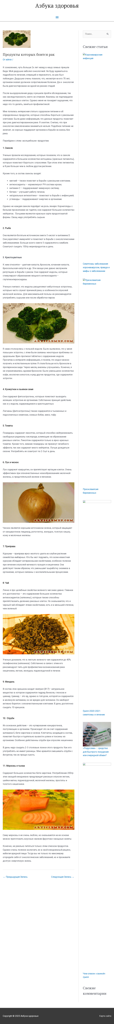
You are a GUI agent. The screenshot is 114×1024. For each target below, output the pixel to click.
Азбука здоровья (57, 5)
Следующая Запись (62, 877)
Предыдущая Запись (15, 877)
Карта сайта (105, 1016)
